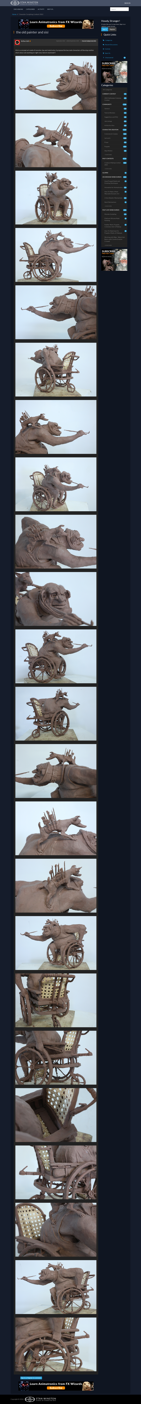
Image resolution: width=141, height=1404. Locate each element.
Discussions (18, 9)
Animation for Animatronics (115, 187)
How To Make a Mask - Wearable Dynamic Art (115, 193)
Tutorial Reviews (115, 113)
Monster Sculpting (115, 214)
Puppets (115, 146)
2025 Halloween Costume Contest (115, 99)
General (115, 108)
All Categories (107, 89)
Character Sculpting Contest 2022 (89, 41)
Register (30, 1378)
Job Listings (115, 121)
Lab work (115, 138)
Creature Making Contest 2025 (115, 164)
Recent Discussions (111, 44)
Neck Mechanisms (115, 202)
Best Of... (50, 9)
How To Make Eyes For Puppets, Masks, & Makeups (115, 232)
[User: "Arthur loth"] (18, 42)
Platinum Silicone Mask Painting (115, 219)
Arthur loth (25, 41)
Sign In (127, 3)
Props (115, 142)
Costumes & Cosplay (115, 134)
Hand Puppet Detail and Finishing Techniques (115, 182)
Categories (30, 9)
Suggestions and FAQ (115, 117)
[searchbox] (119, 9)
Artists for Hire (115, 125)
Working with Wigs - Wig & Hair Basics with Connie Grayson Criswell (114, 239)
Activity (41, 9)
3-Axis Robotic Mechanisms (115, 198)
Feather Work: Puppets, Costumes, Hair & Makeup (115, 226)
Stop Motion (115, 151)
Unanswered (115, 57)
